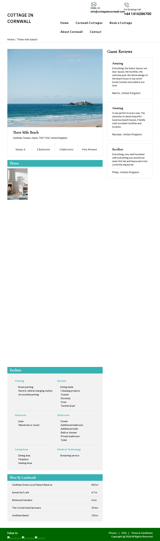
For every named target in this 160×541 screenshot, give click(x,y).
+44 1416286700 (137, 14)
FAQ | (126, 532)
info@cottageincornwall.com (108, 11)
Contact (96, 31)
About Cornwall (71, 31)
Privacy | (115, 532)
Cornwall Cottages (89, 23)
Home (64, 23)
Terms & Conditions (142, 532)
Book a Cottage (121, 23)
